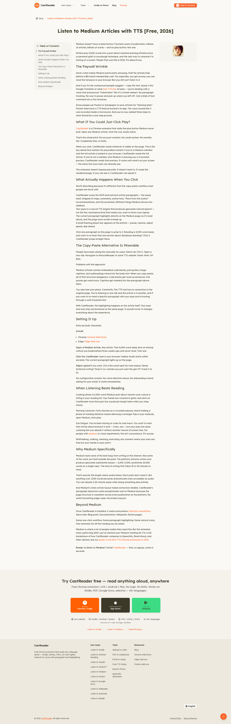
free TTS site (109, 89)
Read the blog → (136, 629)
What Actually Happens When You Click (53, 60)
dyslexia (92, 433)
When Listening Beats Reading (52, 78)
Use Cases (66, 5)
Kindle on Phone (101, 5)
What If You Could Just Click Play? (53, 55)
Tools (83, 5)
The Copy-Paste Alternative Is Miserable (51, 67)
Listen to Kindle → (95, 629)
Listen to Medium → (116, 629)
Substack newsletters (140, 511)
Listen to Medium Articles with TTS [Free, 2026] (70, 18)
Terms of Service (190, 718)
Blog (114, 5)
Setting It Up (43, 73)
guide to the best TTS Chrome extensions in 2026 (124, 539)
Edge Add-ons (92, 341)
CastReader (82, 128)
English (191, 706)
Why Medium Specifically (49, 82)
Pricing (123, 5)
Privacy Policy (175, 718)
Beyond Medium (45, 86)
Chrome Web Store (97, 337)
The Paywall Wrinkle (47, 51)
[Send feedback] (223, 716)
